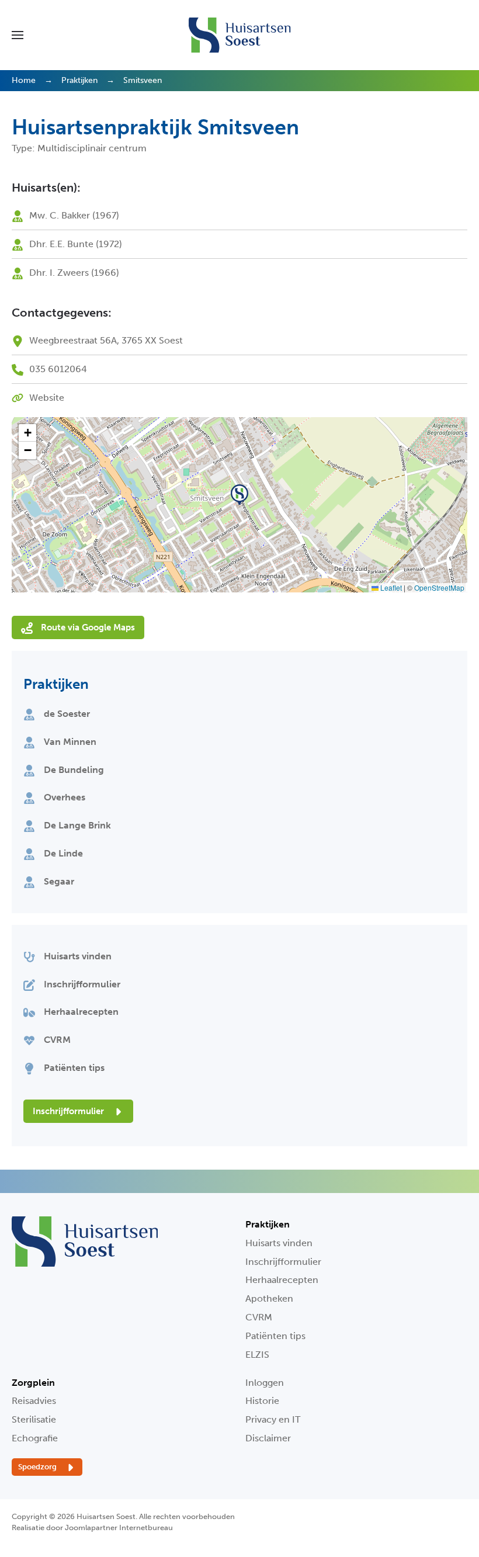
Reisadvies (34, 1400)
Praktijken (56, 683)
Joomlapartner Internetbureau (119, 1527)
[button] (17, 35)
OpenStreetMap (439, 587)
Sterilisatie (34, 1419)
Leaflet (390, 587)
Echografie (35, 1438)
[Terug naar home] (240, 35)
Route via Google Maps (87, 627)
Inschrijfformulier (69, 1111)
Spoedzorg (38, 1466)
